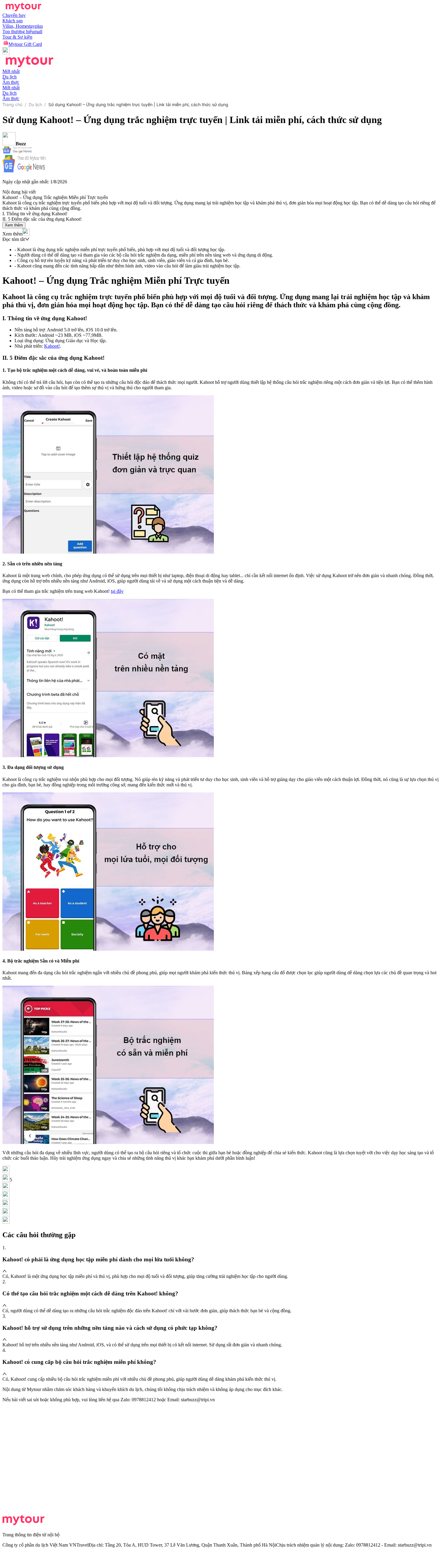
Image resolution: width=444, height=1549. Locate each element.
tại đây (117, 591)
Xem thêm (14, 225)
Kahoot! (52, 346)
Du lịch (35, 104)
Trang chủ (12, 104)
